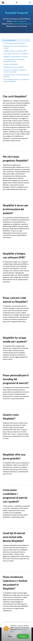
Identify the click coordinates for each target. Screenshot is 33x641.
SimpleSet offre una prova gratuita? (14, 67)
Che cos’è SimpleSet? (10, 40)
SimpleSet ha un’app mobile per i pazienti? (16, 56)
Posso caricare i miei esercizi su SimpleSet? (16, 53)
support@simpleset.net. (22, 24)
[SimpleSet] (2, 2)
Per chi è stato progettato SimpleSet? (14, 43)
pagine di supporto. (19, 21)
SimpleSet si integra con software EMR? (15, 51)
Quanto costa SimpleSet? (11, 64)
